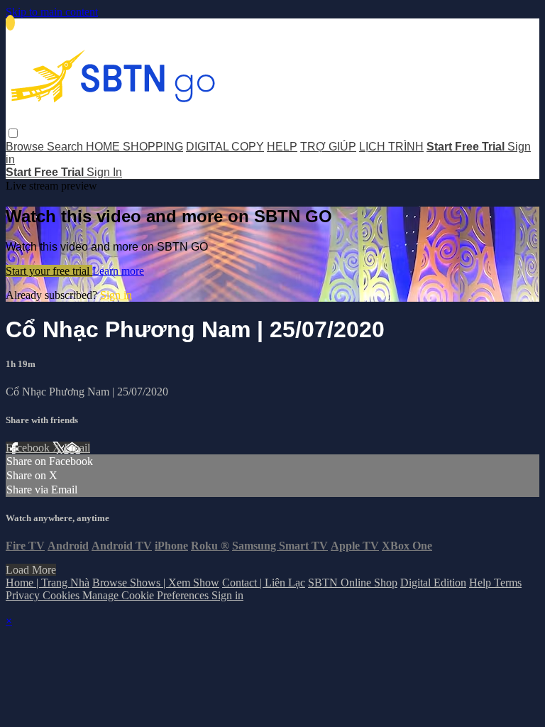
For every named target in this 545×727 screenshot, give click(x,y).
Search (66, 147)
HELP (282, 147)
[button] (13, 133)
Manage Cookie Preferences (146, 595)
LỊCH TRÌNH (391, 147)
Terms (508, 582)
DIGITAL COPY (225, 147)
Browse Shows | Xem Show (155, 582)
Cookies (62, 595)
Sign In (104, 172)
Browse (26, 147)
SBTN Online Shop (352, 582)
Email (77, 448)
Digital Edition (433, 582)
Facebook (29, 448)
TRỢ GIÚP (328, 147)
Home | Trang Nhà (47, 582)
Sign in (116, 295)
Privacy (24, 595)
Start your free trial (49, 271)
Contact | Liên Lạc (263, 582)
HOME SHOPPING (134, 147)
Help (481, 582)
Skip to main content (52, 12)
